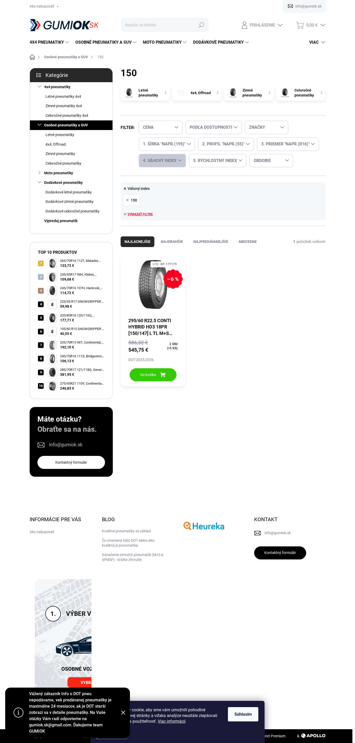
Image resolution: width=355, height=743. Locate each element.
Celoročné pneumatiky (63, 163)
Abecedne (248, 242)
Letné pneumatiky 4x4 (63, 96)
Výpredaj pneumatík (60, 221)
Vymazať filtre (140, 214)
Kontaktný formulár (71, 462)
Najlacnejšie (137, 242)
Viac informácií (172, 721)
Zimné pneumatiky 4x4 (63, 106)
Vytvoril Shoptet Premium (264, 736)
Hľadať (201, 25)
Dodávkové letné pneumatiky (68, 192)
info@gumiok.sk (65, 444)
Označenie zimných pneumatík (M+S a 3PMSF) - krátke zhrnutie (132, 557)
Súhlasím (243, 714)
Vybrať (88, 682)
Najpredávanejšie (210, 242)
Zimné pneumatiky (60, 154)
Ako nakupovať (42, 6)
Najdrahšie (172, 242)
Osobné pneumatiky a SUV (66, 125)
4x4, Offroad (55, 144)
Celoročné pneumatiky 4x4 (66, 115)
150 (134, 200)
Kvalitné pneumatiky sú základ (126, 531)
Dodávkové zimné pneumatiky (69, 201)
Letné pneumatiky (59, 135)
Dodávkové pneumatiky (63, 182)
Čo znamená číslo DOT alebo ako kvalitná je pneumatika (128, 543)
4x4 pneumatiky (57, 87)
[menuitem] (50, 42)
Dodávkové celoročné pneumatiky (72, 211)
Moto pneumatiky (58, 173)
